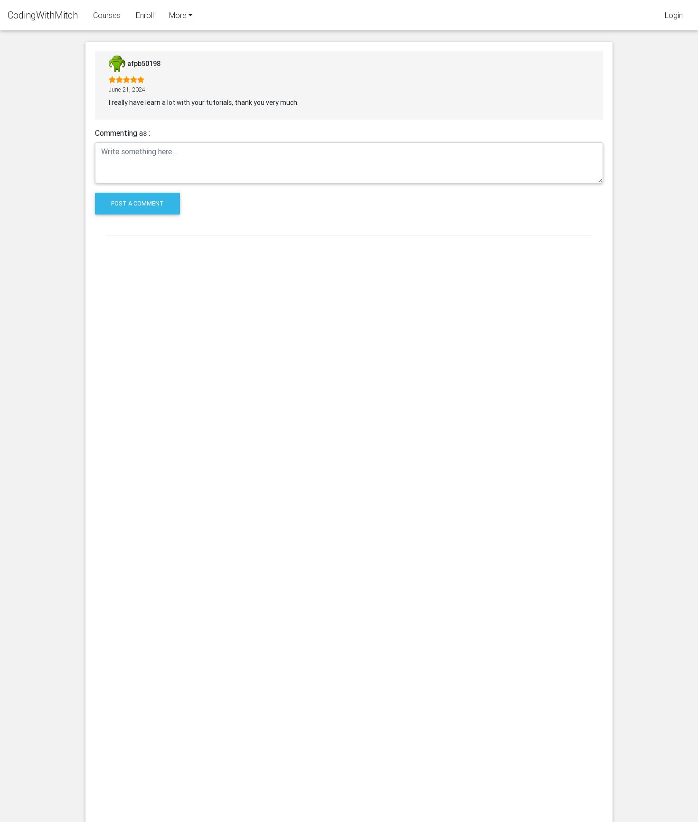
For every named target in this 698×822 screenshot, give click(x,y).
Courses (107, 15)
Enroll (145, 15)
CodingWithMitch (43, 15)
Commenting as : (122, 133)
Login (674, 15)
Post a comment (137, 203)
